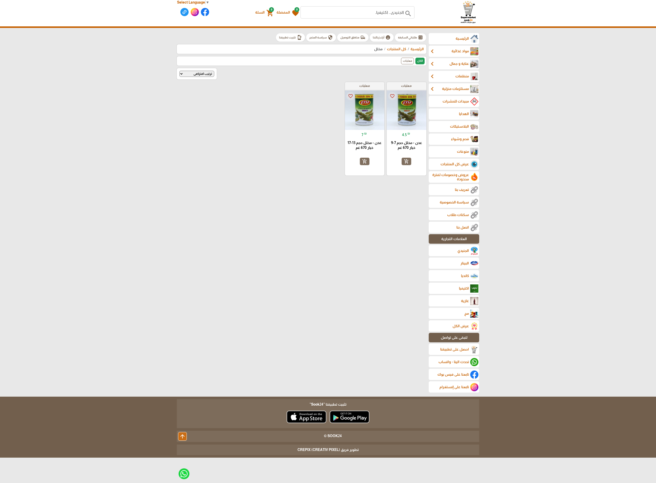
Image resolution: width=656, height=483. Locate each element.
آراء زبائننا (382, 37)
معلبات (407, 60)
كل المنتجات (396, 49)
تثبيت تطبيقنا (290, 37)
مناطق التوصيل (352, 37)
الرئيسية (417, 49)
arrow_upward (182, 436)
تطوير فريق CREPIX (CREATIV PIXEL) (328, 450)
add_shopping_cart (406, 161)
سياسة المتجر (321, 37)
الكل (420, 60)
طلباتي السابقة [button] (410, 37)
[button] (287, 12)
